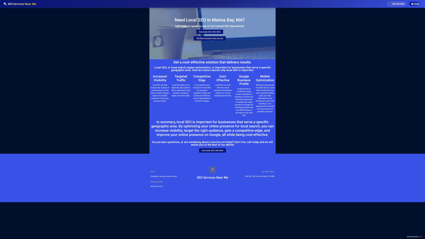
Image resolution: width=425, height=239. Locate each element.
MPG (421, 236)
